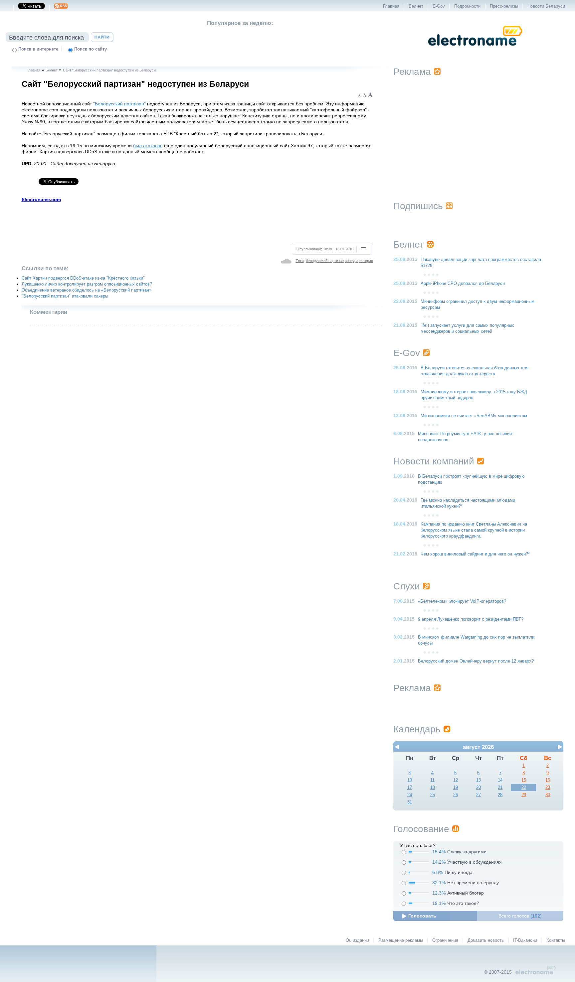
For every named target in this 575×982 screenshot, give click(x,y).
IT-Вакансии (525, 940)
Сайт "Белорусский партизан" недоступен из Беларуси (109, 70)
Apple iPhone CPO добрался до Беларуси (463, 283)
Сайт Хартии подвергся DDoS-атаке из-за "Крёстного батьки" (83, 278)
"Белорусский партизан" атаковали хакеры (65, 296)
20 (478, 787)
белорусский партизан (325, 261)
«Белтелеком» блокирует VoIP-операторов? (462, 601)
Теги (300, 261)
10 (409, 780)
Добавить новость (486, 940)
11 (432, 780)
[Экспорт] (61, 8)
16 (547, 780)
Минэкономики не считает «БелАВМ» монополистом (474, 416)
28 (500, 795)
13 (478, 780)
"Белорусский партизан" (119, 103)
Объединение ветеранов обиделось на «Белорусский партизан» (86, 290)
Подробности (467, 6)
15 (523, 780)
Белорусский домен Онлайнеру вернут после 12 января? (476, 661)
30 (547, 795)
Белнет (416, 6)
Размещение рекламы (400, 940)
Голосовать (422, 916)
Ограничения (445, 940)
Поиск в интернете (38, 49)
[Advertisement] (197, 222)
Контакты (555, 940)
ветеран (366, 261)
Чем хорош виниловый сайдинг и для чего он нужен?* (475, 554)
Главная (391, 6)
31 (409, 802)
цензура (351, 261)
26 (455, 795)
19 (455, 787)
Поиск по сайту (90, 49)
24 (409, 795)
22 (523, 787)
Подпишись (418, 206)
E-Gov (439, 6)
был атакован (148, 145)
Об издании (357, 940)
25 (432, 795)
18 (432, 787)
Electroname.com (41, 199)
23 (547, 787)
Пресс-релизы (504, 6)
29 (523, 795)
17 (409, 787)
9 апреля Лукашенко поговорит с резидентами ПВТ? (470, 619)
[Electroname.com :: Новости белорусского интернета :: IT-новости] (475, 50)
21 (500, 787)
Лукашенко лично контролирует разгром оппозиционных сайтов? (87, 284)
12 (455, 780)
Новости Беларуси (546, 6)
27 (478, 795)
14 (500, 780)
